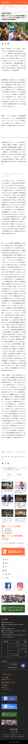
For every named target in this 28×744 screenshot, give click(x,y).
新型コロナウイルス (12, 469)
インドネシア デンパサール (19, 468)
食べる (6, 559)
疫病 (18, 469)
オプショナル (5, 734)
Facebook (11, 731)
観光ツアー (14, 734)
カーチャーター (21, 734)
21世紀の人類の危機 (8, 468)
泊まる (6, 563)
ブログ (5, 6)
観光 (6, 570)
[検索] (22, 2)
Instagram (14, 731)
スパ (10, 734)
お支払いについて (5, 687)
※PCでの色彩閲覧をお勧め (14, 452)
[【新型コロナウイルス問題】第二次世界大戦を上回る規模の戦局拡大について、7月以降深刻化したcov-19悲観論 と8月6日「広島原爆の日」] (20, 475)
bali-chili (14, 729)
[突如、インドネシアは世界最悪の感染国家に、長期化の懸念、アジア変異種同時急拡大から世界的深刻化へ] (8, 475)
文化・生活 (7, 574)
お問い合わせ (21, 736)
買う (6, 566)
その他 (4, 13)
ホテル (4, 736)
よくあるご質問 (5, 677)
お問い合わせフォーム (6, 679)
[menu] (25, 2)
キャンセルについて (6, 689)
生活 (9, 13)
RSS (16, 731)
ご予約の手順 (4, 685)
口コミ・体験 (10, 736)
